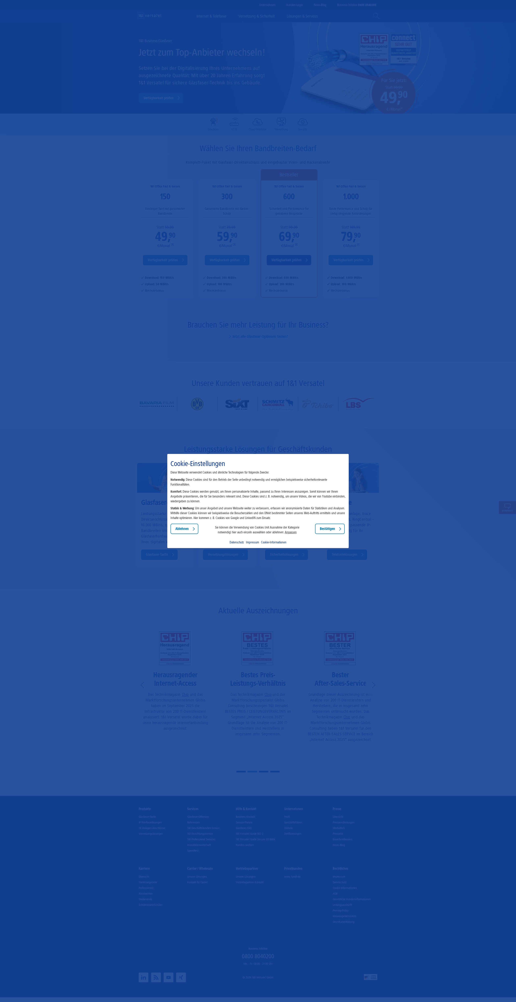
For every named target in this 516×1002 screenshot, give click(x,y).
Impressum (252, 542)
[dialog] (258, 501)
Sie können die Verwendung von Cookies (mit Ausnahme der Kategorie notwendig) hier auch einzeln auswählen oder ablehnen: (257, 529)
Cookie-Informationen (273, 542)
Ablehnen (182, 528)
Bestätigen (327, 528)
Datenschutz (237, 542)
